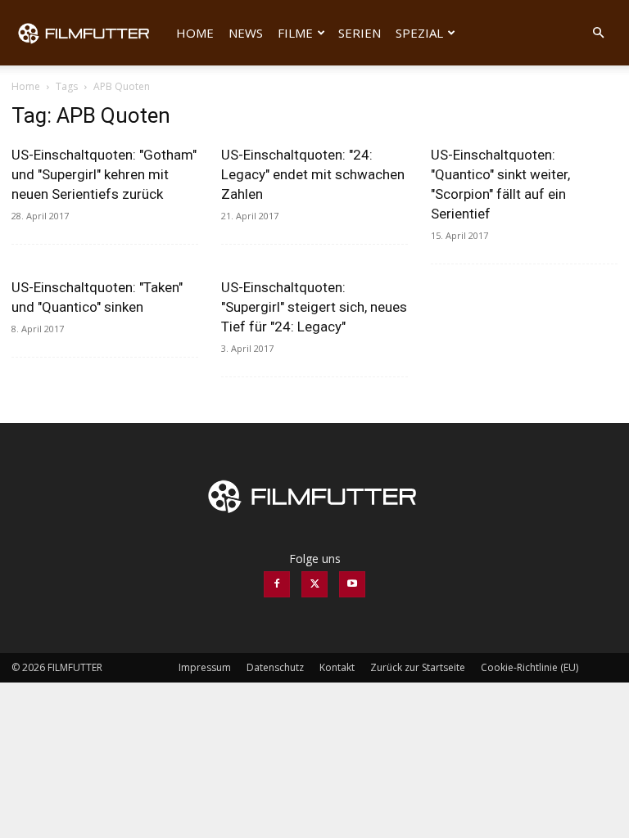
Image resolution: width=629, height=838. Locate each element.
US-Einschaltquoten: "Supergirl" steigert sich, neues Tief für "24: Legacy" (314, 307)
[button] (598, 33)
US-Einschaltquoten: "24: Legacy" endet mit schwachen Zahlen (313, 174)
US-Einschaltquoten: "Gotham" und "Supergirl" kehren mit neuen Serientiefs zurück (104, 174)
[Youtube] (352, 584)
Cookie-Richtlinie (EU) (529, 667)
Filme (295, 33)
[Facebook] (277, 584)
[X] (314, 584)
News (246, 33)
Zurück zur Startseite (417, 667)
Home (195, 33)
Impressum (205, 667)
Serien (359, 33)
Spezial (419, 33)
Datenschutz (275, 667)
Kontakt (337, 667)
